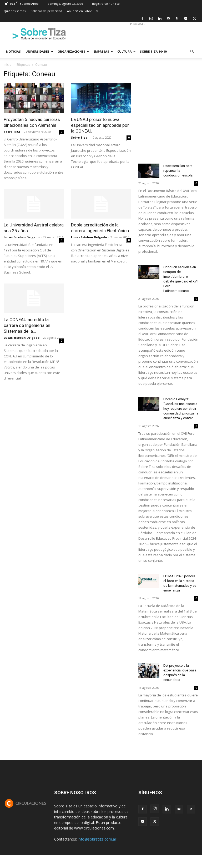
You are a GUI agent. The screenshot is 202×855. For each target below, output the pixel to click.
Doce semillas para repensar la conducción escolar (178, 170)
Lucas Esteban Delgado (21, 237)
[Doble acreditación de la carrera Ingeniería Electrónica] (101, 204)
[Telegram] (186, 18)
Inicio (8, 64)
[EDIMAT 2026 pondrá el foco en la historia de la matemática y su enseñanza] (148, 581)
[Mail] (168, 18)
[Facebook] (142, 18)
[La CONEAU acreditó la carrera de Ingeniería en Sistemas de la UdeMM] (34, 298)
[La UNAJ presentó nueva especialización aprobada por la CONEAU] (101, 98)
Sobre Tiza (12, 132)
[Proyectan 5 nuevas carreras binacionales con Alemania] (34, 98)
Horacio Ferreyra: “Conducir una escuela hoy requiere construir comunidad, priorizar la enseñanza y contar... (180, 408)
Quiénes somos (15, 11)
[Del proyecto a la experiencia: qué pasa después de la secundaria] (148, 670)
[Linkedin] (160, 18)
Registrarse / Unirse (106, 4)
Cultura (124, 51)
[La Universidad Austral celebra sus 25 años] (34, 204)
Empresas (101, 51)
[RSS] (177, 18)
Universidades (37, 51)
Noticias (13, 51)
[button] (192, 51)
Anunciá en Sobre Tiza (83, 11)
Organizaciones (71, 51)
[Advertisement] (136, 34)
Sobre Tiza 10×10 (153, 51)
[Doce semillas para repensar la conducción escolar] (148, 171)
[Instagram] (151, 18)
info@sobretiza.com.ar (97, 839)
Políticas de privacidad (46, 11)
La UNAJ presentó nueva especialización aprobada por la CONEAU (100, 125)
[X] (194, 18)
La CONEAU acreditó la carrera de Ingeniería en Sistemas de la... (27, 325)
